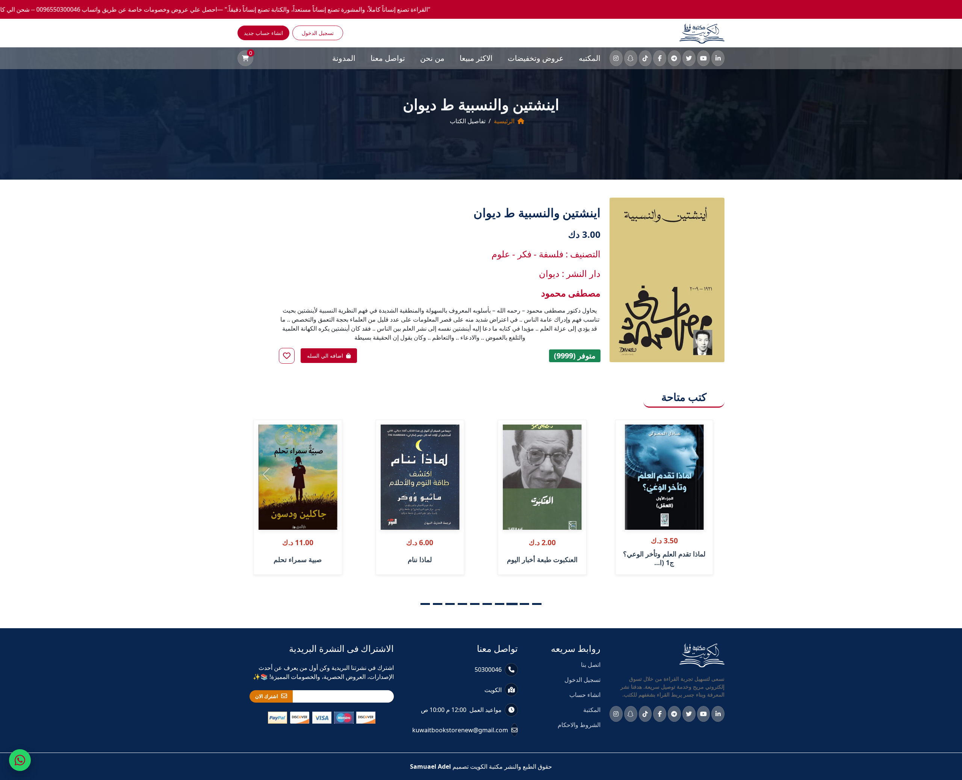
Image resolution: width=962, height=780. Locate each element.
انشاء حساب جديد (263, 32)
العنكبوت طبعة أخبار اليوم (542, 559)
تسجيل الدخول (318, 32)
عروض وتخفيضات (536, 58)
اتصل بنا (590, 665)
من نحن (432, 58)
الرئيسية (504, 121)
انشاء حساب (584, 695)
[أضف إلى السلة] (631, 434)
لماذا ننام (420, 559)
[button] (537, 604)
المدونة (343, 58)
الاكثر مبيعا (476, 58)
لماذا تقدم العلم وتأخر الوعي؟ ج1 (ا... (664, 558)
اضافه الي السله (325, 355)
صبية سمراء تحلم (298, 559)
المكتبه (589, 58)
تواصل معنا (388, 58)
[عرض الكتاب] (631, 450)
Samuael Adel (430, 766)
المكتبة (591, 710)
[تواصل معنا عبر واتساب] (20, 760)
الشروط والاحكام (579, 725)
